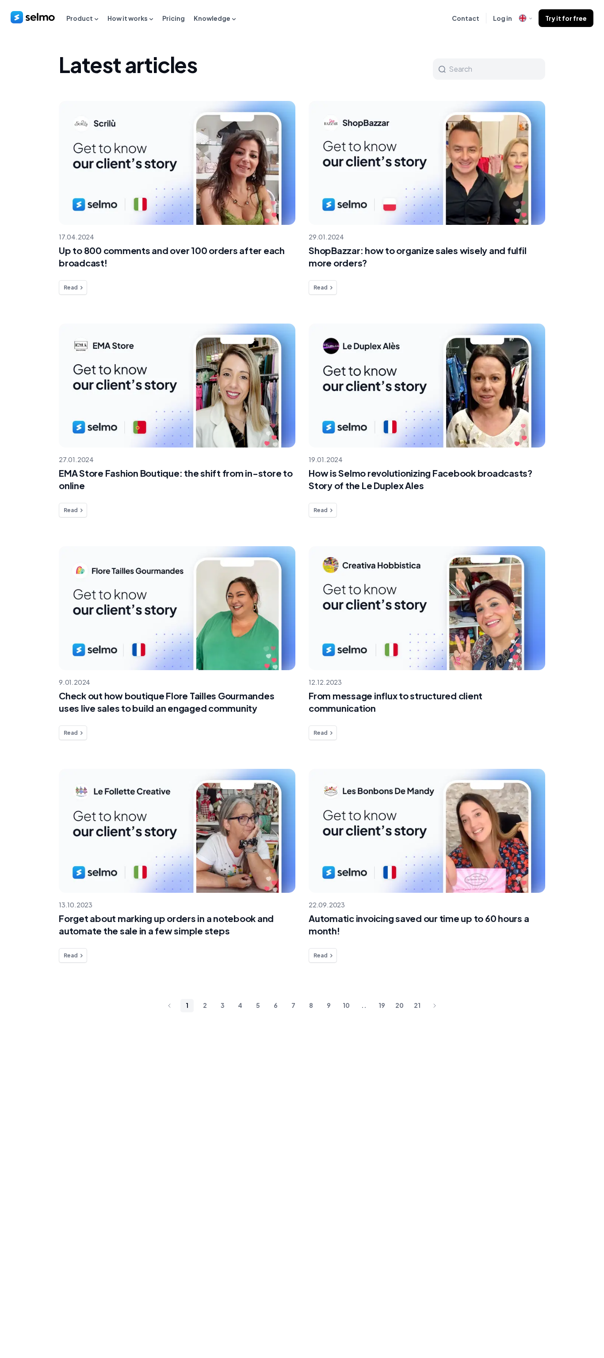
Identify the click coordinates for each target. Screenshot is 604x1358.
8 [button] (311, 1005)
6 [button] (276, 1005)
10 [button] (346, 1005)
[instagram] (566, 1312)
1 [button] (187, 1005)
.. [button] (364, 1005)
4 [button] (240, 1005)
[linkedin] (548, 1312)
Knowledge (212, 18)
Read (71, 287)
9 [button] (329, 1005)
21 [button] (417, 1005)
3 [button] (223, 1005)
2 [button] (205, 1005)
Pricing (173, 18)
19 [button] (381, 1005)
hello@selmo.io (567, 1104)
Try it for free (566, 18)
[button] (169, 1005)
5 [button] (258, 1005)
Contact (465, 18)
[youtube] (584, 1312)
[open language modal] (525, 18)
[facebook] (530, 1312)
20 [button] (399, 1005)
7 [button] (293, 1005)
